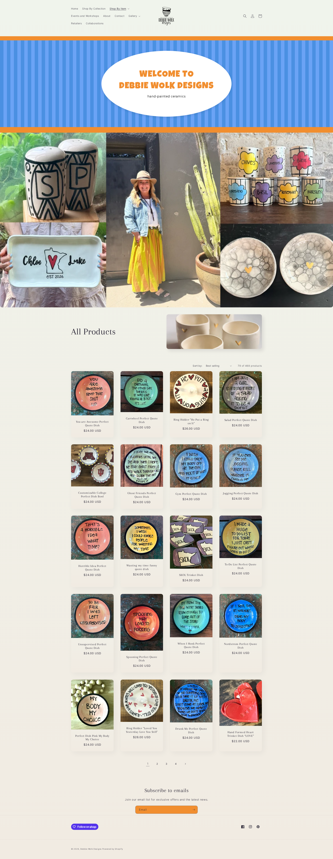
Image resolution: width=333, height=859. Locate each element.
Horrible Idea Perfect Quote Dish (92, 567)
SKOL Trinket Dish (191, 575)
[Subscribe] (194, 810)
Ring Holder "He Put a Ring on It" (191, 421)
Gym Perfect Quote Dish (191, 493)
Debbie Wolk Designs (91, 849)
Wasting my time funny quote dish (141, 567)
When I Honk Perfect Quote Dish (191, 645)
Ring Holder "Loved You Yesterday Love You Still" (142, 730)
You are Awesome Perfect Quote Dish (92, 423)
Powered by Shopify (112, 849)
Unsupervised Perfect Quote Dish (92, 646)
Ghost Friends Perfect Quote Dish (141, 494)
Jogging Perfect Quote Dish (240, 493)
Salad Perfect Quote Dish (240, 420)
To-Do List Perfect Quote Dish (241, 566)
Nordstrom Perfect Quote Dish (240, 645)
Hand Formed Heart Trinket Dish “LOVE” (240, 734)
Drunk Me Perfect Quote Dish (191, 730)
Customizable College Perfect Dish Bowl (92, 494)
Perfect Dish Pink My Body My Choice (92, 737)
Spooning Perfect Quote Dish (141, 658)
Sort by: (197, 365)
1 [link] (147, 763)
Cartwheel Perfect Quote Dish (142, 420)
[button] (119, 8)
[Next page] (185, 764)
